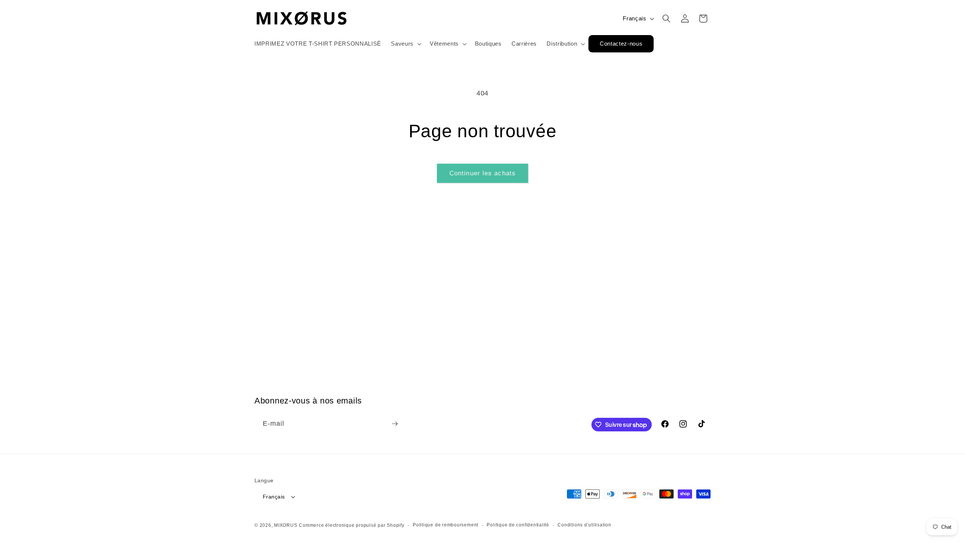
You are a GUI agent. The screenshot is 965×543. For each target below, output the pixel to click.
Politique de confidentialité (518, 525)
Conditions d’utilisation (584, 525)
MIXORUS (285, 525)
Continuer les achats (482, 173)
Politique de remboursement (445, 525)
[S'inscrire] (395, 423)
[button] (405, 43)
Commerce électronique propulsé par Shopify (351, 525)
